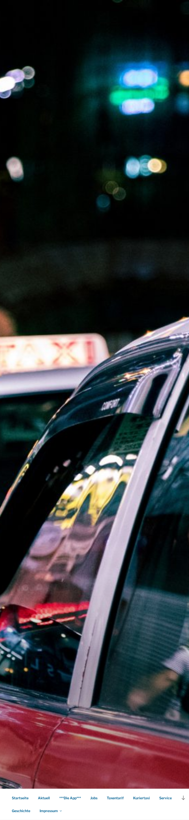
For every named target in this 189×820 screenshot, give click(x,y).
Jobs (93, 798)
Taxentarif (115, 798)
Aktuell (44, 798)
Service (165, 798)
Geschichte (21, 811)
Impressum (49, 811)
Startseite (20, 798)
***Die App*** (70, 798)
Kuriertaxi (141, 798)
